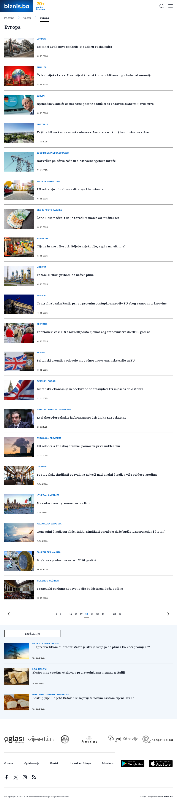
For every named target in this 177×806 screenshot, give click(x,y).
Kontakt (55, 763)
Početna (9, 18)
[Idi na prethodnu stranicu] (8, 614)
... (65, 615)
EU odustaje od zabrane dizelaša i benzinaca (70, 189)
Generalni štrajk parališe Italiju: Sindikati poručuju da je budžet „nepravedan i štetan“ (101, 531)
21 (103, 613)
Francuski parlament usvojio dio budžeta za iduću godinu (80, 588)
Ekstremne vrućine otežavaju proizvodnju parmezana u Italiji (78, 672)
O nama (9, 763)
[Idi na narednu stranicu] (168, 614)
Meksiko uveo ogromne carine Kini (63, 503)
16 (76, 613)
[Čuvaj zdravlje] (123, 739)
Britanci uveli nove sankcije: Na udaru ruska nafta (74, 46)
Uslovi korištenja (81, 763)
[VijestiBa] (41, 739)
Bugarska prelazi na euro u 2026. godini (66, 560)
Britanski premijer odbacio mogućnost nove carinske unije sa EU (86, 360)
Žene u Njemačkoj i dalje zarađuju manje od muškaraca (78, 217)
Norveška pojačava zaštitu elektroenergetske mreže (76, 160)
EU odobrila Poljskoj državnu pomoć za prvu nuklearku (78, 446)
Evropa (44, 18)
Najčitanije (32, 633)
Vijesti (27, 18)
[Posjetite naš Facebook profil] (6, 777)
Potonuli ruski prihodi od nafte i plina (65, 274)
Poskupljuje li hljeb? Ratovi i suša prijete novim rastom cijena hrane (83, 698)
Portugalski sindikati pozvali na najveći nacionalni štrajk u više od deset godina (97, 474)
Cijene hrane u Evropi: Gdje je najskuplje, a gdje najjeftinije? (81, 246)
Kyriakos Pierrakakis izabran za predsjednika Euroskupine (81, 417)
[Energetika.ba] (157, 739)
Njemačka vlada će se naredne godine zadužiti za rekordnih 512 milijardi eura (95, 103)
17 (81, 613)
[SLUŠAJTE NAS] (65, 739)
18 (86, 613)
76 (114, 613)
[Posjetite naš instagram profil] (24, 777)
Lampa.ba (167, 797)
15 (71, 613)
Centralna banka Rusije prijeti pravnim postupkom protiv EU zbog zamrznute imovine (102, 303)
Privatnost (108, 763)
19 (92, 613)
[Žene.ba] (89, 739)
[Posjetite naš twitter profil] (15, 777)
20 (97, 613)
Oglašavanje (32, 763)
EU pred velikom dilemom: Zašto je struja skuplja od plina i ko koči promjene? (91, 647)
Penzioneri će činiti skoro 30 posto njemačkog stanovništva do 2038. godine (93, 332)
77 (120, 613)
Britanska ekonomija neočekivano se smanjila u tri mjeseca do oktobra (90, 389)
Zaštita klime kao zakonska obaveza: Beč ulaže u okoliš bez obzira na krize (93, 132)
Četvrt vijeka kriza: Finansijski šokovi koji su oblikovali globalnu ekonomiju (94, 75)
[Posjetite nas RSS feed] (34, 777)
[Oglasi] (14, 739)
